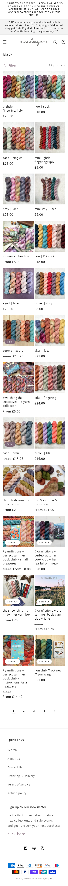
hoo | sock (42, 106)
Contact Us (15, 767)
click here (16, 833)
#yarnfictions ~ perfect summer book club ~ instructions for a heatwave (15, 678)
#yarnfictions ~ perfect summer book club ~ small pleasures (15, 557)
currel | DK (42, 453)
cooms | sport (13, 350)
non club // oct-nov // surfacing (48, 672)
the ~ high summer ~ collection (16, 502)
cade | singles (12, 158)
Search (12, 750)
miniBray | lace (45, 209)
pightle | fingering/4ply (13, 108)
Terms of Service (19, 784)
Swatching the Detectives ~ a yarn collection (16, 402)
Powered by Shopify (43, 879)
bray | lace (10, 209)
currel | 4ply (43, 303)
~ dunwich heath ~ (16, 256)
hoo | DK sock (45, 256)
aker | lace (42, 350)
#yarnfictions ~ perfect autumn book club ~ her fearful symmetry (47, 557)
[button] (5, 42)
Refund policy (17, 793)
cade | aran (11, 453)
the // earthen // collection (46, 502)
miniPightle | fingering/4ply (44, 160)
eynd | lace (11, 303)
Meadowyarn (29, 879)
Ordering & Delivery (21, 776)
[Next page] (54, 711)
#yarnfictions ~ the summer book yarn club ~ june (48, 614)
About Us (14, 759)
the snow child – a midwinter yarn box (17, 612)
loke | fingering (45, 398)
